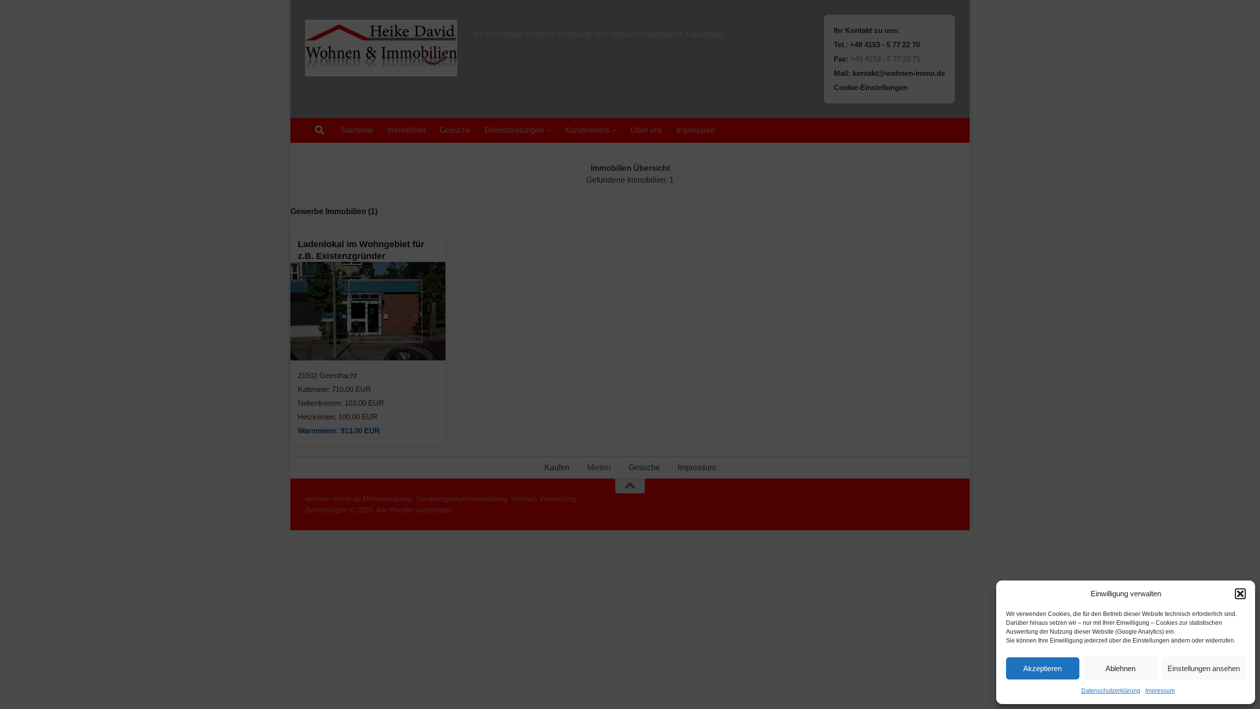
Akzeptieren (1042, 668)
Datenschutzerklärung (1110, 690)
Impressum (1160, 690)
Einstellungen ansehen (1203, 668)
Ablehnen (1120, 668)
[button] (1240, 594)
